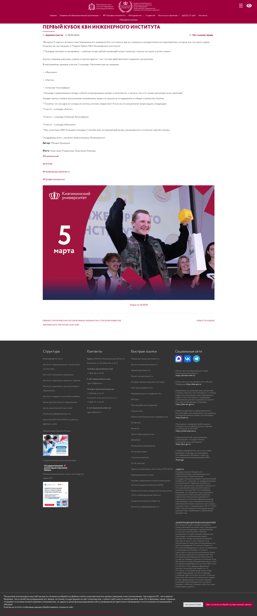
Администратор (54, 35)
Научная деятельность (141, 370)
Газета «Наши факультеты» (142, 434)
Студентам (150, 15)
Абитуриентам (134, 15)
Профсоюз (136, 422)
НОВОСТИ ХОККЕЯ (205, 320)
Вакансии (135, 428)
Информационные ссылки (142, 475)
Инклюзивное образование (143, 446)
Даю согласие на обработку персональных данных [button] (228, 604)
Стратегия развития (140, 457)
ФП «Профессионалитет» (114, 15)
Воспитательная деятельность (144, 364)
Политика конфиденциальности (57, 414)
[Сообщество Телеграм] (196, 358)
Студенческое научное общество (145, 501)
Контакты (203, 15)
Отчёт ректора (138, 463)
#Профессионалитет (54, 179)
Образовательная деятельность (145, 358)
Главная (53, 15)
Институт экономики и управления (58, 374)
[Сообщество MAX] (178, 358)
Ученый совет (137, 411)
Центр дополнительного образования (60, 402)
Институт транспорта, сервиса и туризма (61, 380)
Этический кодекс (139, 451)
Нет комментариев (202, 35)
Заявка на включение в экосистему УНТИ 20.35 (152, 469)
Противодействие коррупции (144, 405)
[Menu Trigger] (241, 5)
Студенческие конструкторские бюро (59, 460)
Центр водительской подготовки (57, 408)
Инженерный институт (53, 358)
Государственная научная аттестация (147, 382)
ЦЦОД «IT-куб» (189, 15)
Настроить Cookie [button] (193, 604)
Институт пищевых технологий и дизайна (61, 396)
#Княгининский (51, 156)
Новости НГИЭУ (139, 305)
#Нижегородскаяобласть (56, 171)
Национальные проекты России (56, 431)
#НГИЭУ (48, 164)
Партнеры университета (142, 387)
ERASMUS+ (136, 440)
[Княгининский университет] (124, 6)
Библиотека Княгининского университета (149, 416)
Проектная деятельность (142, 376)
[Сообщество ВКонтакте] (187, 358)
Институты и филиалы (168, 15)
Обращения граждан (128, 19)
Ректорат (135, 399)
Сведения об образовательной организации (79, 15)
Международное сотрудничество (146, 393)
